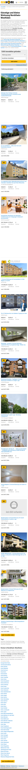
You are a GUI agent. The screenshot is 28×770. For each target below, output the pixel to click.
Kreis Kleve (3, 706)
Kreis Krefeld (4, 708)
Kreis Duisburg (4, 684)
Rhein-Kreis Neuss (5, 753)
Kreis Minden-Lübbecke (6, 720)
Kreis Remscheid (5, 729)
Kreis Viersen (4, 740)
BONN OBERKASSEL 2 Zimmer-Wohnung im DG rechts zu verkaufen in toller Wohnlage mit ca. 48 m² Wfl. (13, 555)
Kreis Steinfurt (4, 737)
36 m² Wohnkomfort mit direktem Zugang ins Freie (14, 313)
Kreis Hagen (4, 695)
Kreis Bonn (3, 672)
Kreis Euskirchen (5, 688)
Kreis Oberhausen (5, 722)
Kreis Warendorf (5, 742)
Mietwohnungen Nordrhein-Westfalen (10, 45)
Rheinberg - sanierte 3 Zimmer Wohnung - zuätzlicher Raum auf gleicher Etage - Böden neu (13, 344)
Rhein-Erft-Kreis (4, 751)
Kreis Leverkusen (5, 710)
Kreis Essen (4, 686)
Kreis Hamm (4, 697)
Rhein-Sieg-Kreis (5, 755)
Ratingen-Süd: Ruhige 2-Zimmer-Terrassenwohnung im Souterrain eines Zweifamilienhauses (11, 94)
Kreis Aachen (4, 666)
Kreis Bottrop (4, 675)
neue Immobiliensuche (8, 761)
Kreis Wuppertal (5, 746)
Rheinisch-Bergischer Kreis (7, 757)
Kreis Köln (3, 704)
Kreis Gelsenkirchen (6, 691)
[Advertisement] (14, 113)
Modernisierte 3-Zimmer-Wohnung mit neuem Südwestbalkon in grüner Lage (12, 518)
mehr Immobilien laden (8, 635)
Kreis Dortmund (5, 682)
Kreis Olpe (3, 724)
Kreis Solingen (4, 735)
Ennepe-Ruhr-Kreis (5, 663)
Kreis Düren (4, 679)
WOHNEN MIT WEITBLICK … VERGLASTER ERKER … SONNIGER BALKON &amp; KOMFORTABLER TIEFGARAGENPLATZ (13, 450)
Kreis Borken (4, 673)
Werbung (3, 766)
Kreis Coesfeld (4, 677)
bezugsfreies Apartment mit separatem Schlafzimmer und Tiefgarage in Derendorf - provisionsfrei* (12, 217)
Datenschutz (14, 766)
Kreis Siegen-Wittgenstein (7, 731)
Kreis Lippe (3, 711)
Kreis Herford (4, 701)
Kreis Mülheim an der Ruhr (7, 715)
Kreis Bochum (4, 670)
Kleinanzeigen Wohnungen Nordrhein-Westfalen (13, 41)
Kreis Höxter (4, 693)
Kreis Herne (3, 702)
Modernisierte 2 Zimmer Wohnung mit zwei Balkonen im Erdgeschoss (12, 589)
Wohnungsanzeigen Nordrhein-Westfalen (11, 43)
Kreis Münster (4, 717)
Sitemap (8, 766)
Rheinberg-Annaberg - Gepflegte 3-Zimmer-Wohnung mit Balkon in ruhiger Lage (11, 379)
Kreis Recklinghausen (6, 728)
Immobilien (3, 6)
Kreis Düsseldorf (5, 681)
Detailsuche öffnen (21, 65)
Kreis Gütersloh (4, 690)
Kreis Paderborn (5, 726)
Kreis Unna (3, 738)
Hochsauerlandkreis (16, 46)
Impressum (21, 766)
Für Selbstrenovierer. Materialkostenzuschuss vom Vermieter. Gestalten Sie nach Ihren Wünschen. (13, 182)
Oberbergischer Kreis (6, 749)
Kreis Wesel (4, 744)
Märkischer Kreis (5, 747)
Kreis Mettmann (5, 719)
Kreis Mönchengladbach (7, 713)
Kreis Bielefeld (4, 668)
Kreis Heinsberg (5, 699)
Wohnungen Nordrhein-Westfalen (12, 39)
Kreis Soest (3, 733)
